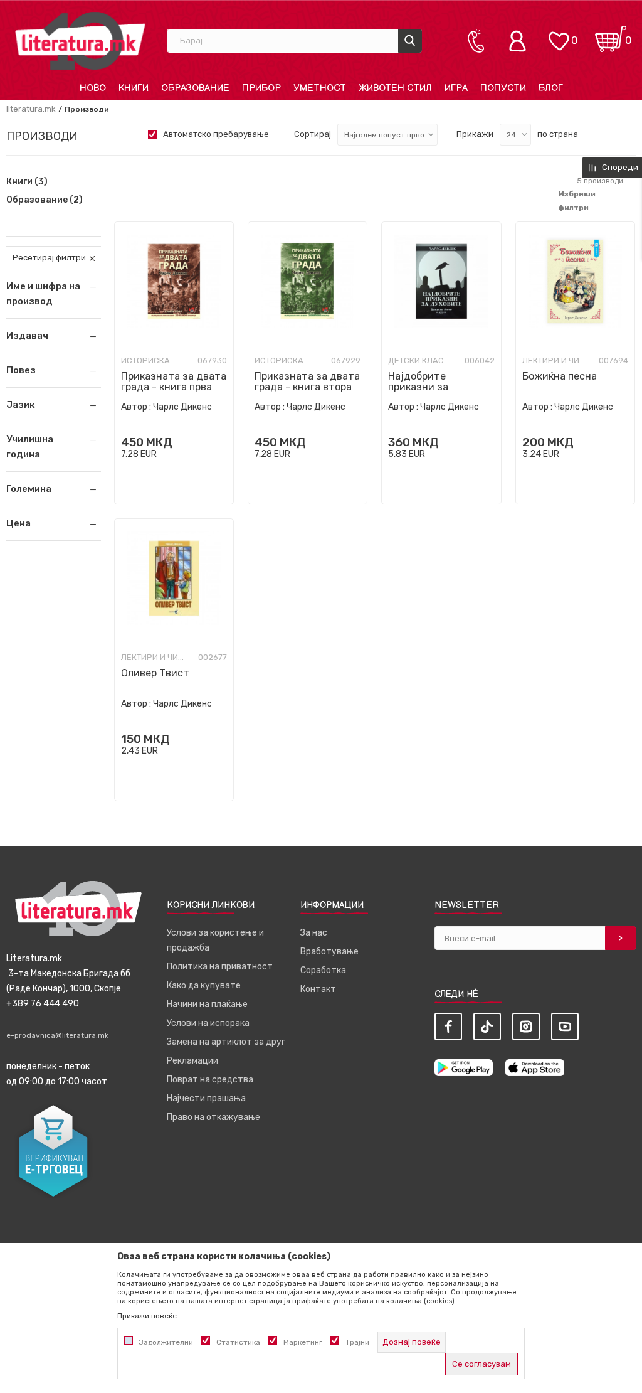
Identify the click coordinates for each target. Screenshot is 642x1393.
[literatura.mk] (80, 40)
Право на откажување (213, 1117)
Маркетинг (302, 1342)
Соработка (323, 970)
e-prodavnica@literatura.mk (57, 1035)
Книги (27, 182)
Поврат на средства (210, 1079)
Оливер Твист (155, 673)
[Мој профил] (520, 40)
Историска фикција (152, 360)
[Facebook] (448, 1026)
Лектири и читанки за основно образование (553, 360)
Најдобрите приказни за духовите (418, 387)
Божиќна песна (559, 376)
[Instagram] (526, 1026)
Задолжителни (166, 1342)
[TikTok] (487, 1026)
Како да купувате (204, 985)
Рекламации (192, 1060)
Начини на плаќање (207, 1004)
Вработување (329, 951)
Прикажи (474, 134)
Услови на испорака (208, 1023)
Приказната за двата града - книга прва (173, 381)
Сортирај (312, 134)
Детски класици (419, 360)
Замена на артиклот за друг (226, 1042)
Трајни (357, 1342)
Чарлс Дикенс (182, 407)
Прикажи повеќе (147, 1316)
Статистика (238, 1342)
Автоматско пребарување (216, 134)
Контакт (318, 989)
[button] (53, 335)
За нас (313, 932)
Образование (44, 200)
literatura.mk (31, 109)
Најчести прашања (206, 1098)
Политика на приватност (220, 966)
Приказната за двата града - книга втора (307, 381)
